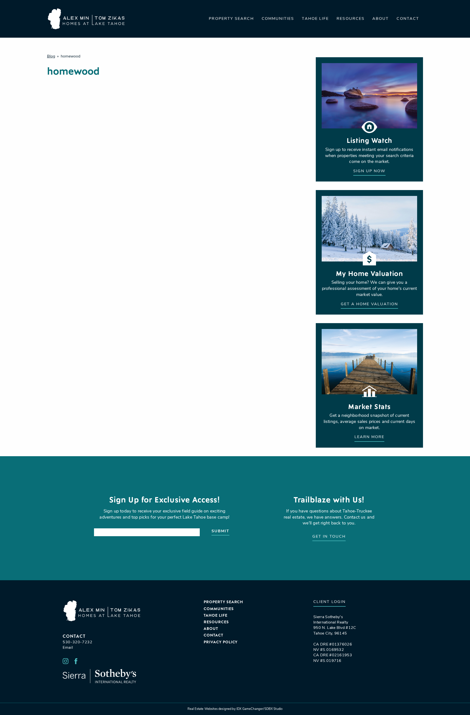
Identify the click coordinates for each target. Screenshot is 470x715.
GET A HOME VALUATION (369, 304)
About (380, 19)
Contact (408, 19)
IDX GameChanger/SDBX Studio (259, 709)
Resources (350, 19)
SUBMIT (220, 531)
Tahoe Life (315, 19)
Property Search (231, 19)
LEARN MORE (369, 437)
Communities (278, 19)
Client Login (329, 602)
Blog (51, 56)
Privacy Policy (220, 642)
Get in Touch (329, 537)
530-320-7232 (78, 642)
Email (68, 648)
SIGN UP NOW (369, 171)
